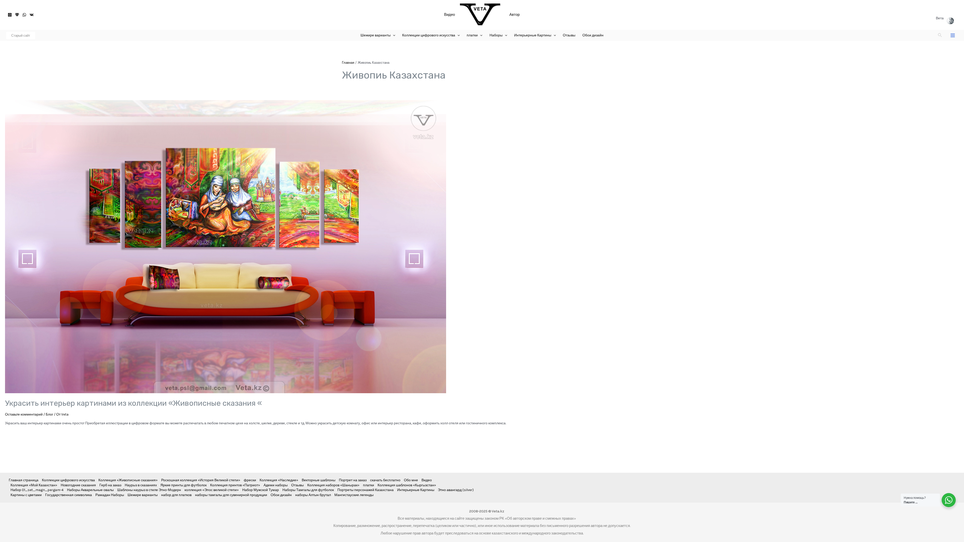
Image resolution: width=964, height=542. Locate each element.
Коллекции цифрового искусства (68, 480)
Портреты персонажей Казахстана (365, 490)
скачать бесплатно (385, 480)
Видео (449, 14)
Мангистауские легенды (354, 495)
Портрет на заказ (353, 480)
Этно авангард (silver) (456, 490)
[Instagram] (9, 14)
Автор (514, 14)
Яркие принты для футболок (183, 485)
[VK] (31, 14)
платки (368, 485)
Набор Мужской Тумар (260, 490)
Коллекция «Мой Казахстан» (34, 485)
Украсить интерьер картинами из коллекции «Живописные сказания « (133, 403)
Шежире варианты (143, 495)
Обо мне (411, 480)
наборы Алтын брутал (313, 495)
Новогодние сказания (78, 485)
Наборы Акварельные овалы (90, 490)
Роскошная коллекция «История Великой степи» (200, 480)
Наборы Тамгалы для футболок (308, 490)
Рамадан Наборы (109, 495)
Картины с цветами (26, 495)
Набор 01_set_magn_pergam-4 (37, 490)
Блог (49, 414)
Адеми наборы (276, 485)
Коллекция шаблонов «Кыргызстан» (407, 485)
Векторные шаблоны (318, 480)
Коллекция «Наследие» (279, 480)
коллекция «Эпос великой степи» (212, 490)
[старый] (17, 14)
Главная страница (23, 480)
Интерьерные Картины (415, 490)
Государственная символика (68, 495)
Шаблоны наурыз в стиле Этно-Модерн (149, 490)
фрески (250, 480)
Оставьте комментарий (24, 414)
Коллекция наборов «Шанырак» (333, 485)
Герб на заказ (110, 485)
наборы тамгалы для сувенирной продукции (231, 495)
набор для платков (176, 495)
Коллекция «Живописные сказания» (128, 480)
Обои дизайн (281, 495)
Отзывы (297, 485)
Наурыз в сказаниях (141, 485)
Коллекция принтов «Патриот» (235, 485)
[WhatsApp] (24, 14)
